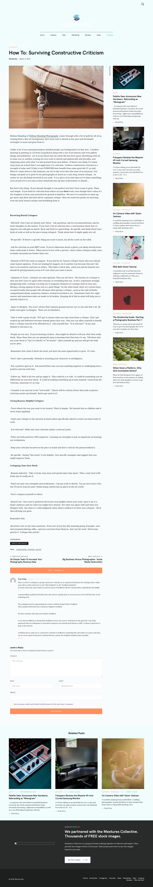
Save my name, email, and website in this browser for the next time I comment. (43, 704)
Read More (119, 122)
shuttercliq (13, 59)
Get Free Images (74, 860)
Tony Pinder (22, 579)
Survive (38, 549)
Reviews (88, 35)
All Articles (93, 878)
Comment (13, 656)
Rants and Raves (19, 543)
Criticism (30, 549)
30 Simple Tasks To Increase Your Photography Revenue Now (26, 560)
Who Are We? (139, 880)
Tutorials (109, 35)
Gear (64, 35)
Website (13, 692)
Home (42, 35)
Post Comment (56, 711)
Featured (117, 313)
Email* (61, 681)
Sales (99, 35)
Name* (12, 681)
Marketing (75, 35)
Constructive (21, 549)
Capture (53, 35)
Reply (20, 638)
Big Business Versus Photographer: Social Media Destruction (82, 560)
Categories (103, 878)
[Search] (142, 4)
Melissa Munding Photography (43, 135)
